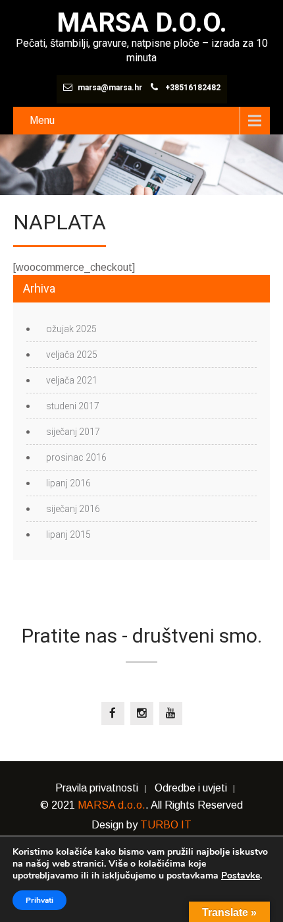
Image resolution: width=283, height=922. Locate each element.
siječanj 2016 (73, 509)
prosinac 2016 (76, 457)
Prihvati (39, 900)
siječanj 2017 (73, 431)
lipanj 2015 (68, 534)
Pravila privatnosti (96, 789)
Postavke (240, 876)
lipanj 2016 (68, 483)
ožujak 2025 (71, 329)
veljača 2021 (71, 380)
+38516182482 (192, 87)
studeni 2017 (72, 406)
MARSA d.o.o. (111, 805)
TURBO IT (166, 824)
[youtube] (170, 713)
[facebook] (112, 713)
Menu (42, 120)
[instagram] (141, 713)
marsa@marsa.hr (110, 87)
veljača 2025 (71, 354)
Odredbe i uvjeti (191, 789)
